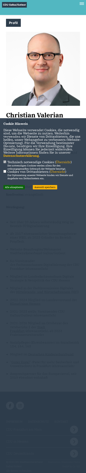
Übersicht (63, 162)
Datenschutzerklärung (21, 156)
